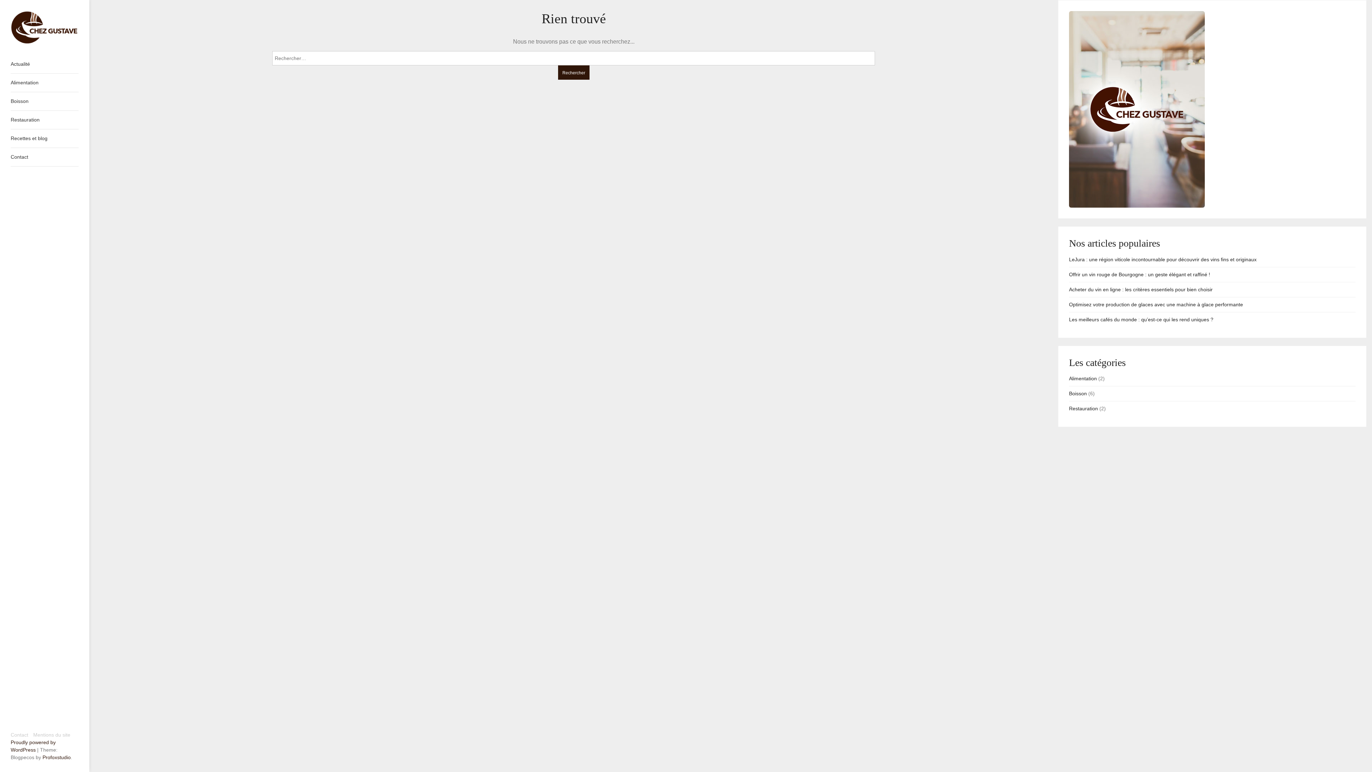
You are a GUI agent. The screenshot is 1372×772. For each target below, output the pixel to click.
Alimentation (1083, 378)
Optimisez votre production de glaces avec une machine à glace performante (1156, 304)
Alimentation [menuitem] (25, 82)
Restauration (1083, 408)
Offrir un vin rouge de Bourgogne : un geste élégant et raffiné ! (1139, 274)
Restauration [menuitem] (25, 120)
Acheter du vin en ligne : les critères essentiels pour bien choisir (1141, 289)
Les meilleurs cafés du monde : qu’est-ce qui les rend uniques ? (1141, 319)
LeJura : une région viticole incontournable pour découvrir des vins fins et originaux (1163, 259)
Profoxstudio (57, 757)
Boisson (1078, 393)
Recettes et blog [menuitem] (29, 138)
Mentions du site (51, 735)
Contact (19, 735)
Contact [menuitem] (19, 157)
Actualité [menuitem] (20, 64)
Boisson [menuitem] (20, 101)
